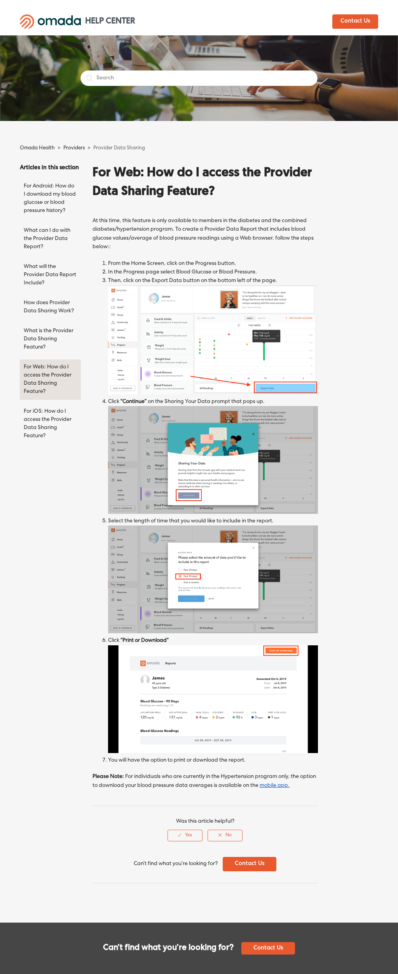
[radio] (185, 835)
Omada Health (37, 148)
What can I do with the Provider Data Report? (47, 239)
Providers (74, 148)
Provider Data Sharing (119, 148)
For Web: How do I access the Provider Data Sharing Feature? (48, 379)
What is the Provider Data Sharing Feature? (48, 339)
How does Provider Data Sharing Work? (49, 307)
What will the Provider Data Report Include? (50, 275)
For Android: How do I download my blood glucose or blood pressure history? (50, 199)
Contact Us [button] (355, 21)
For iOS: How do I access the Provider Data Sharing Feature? (48, 424)
